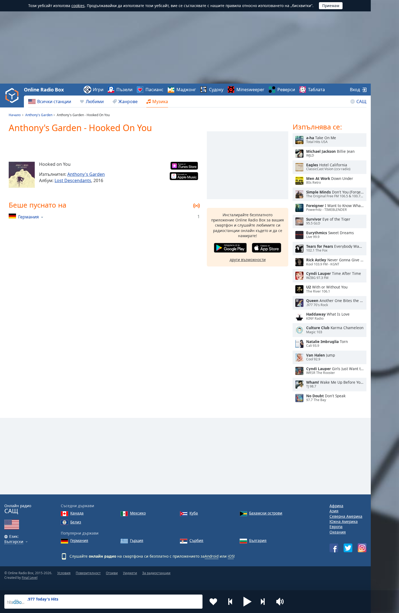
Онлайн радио (17, 509)
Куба (193, 513)
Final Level (29, 577)
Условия (64, 573)
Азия (334, 510)
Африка (336, 505)
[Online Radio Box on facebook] (334, 548)
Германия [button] (28, 217)
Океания (338, 532)
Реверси (286, 90)
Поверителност (88, 573)
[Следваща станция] (264, 601)
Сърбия (196, 540)
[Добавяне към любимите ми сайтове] (213, 601)
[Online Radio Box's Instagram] (362, 547)
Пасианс (154, 90)
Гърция (136, 540)
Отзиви (112, 573)
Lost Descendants (73, 180)
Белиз (75, 522)
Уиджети (130, 573)
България (258, 540)
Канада (77, 513)
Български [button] (13, 541)
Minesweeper (250, 90)
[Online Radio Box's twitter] (348, 548)
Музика (160, 101)
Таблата (316, 90)
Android (211, 556)
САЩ (361, 101)
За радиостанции (156, 573)
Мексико (138, 513)
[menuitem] (49, 101)
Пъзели (124, 90)
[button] (247, 601)
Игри (98, 90)
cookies (78, 5)
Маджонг (186, 90)
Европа (336, 526)
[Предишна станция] (230, 601)
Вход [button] (355, 90)
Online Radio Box (44, 89)
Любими (95, 101)
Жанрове (128, 101)
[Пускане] (299, 140)
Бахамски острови (265, 513)
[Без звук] (281, 601)
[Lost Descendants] (22, 175)
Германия (79, 540)
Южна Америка (344, 521)
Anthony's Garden (86, 174)
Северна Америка (346, 516)
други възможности (248, 259)
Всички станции (54, 101)
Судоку (216, 90)
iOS (231, 556)
